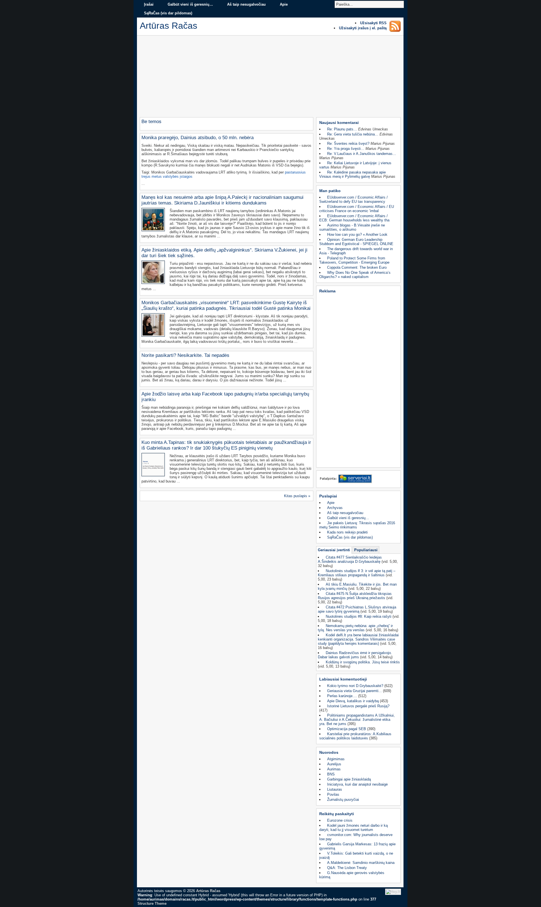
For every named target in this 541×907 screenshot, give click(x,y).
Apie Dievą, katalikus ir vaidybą (353, 701)
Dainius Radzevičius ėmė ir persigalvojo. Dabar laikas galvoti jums (355, 655)
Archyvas (335, 508)
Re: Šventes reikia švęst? (348, 143)
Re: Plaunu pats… (342, 129)
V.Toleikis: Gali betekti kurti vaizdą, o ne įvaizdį (356, 855)
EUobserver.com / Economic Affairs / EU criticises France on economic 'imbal (356, 208)
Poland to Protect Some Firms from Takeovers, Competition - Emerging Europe (354, 260)
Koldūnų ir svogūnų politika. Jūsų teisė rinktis (363, 662)
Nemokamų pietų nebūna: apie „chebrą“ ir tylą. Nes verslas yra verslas (355, 628)
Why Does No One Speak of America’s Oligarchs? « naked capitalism (355, 274)
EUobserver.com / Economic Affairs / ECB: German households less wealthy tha (354, 218)
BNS (331, 774)
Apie (284, 4)
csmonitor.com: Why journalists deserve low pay (356, 837)
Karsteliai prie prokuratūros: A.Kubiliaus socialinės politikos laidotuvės (355, 736)
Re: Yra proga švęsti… (345, 148)
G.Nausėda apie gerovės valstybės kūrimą (351, 875)
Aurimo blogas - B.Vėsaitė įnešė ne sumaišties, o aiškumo (352, 227)
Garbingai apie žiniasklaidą (349, 779)
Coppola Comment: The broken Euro (357, 267)
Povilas (333, 794)
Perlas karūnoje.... (342, 696)
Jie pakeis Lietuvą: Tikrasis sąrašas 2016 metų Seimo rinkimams (357, 525)
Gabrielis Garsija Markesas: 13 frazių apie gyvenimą (357, 846)
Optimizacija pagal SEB (346, 729)
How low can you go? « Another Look (357, 234)
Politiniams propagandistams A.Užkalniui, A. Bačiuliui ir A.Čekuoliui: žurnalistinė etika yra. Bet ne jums (357, 719)
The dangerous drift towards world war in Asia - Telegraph (356, 251)
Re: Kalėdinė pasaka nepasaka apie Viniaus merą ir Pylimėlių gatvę (352, 174)
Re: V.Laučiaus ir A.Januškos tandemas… (361, 154)
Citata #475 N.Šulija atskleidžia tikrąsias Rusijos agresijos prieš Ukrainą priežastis (355, 596)
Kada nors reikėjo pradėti (347, 532)
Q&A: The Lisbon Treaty (347, 868)
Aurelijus (334, 764)
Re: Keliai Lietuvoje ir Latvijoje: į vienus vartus (355, 165)
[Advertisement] (270, 77)
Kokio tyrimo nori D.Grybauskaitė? (355, 686)
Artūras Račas (208, 891)
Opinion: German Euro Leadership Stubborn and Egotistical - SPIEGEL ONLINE (356, 241)
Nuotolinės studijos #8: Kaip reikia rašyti (358, 616)
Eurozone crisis (339, 820)
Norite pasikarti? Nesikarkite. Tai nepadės (185, 355)
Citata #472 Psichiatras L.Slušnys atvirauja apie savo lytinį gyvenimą (357, 609)
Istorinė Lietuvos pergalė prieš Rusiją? (358, 706)
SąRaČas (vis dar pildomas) (168, 13)
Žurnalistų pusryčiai (343, 799)
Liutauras (334, 789)
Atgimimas (336, 759)
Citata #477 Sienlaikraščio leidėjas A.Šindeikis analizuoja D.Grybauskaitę (350, 559)
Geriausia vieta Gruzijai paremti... (354, 691)
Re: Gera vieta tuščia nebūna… (352, 134)
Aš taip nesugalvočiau (246, 4)
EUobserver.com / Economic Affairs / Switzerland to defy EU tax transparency (353, 199)
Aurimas (334, 769)
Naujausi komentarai (339, 122)
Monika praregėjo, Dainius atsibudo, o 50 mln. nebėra (197, 137)
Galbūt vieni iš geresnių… (190, 4)
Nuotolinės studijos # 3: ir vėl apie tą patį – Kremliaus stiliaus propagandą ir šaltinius (356, 573)
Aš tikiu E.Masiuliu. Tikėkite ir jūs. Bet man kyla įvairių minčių (357, 586)
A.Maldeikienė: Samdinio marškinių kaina (360, 863)
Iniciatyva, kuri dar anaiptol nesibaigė (357, 784)
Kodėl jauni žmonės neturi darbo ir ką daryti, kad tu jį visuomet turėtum (353, 827)
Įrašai (149, 4)
